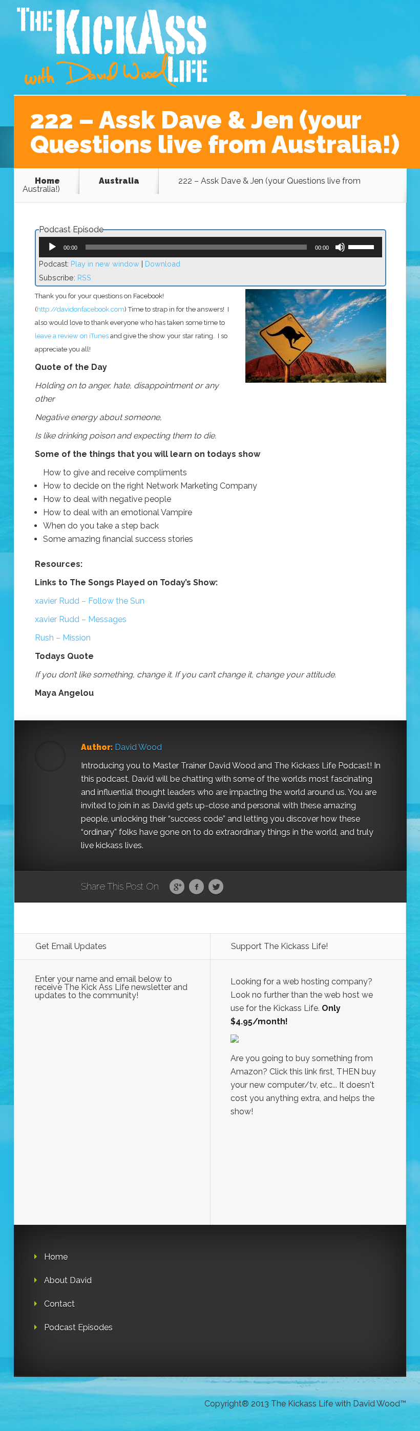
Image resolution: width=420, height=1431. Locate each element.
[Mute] (340, 247)
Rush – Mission (63, 638)
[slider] (362, 246)
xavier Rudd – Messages (81, 619)
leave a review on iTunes (72, 336)
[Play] (52, 247)
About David (68, 1280)
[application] (210, 247)
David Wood (138, 747)
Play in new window (105, 263)
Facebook (196, 887)
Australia (119, 181)
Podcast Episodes (78, 1327)
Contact (59, 1304)
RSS (84, 277)
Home (47, 181)
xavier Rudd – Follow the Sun (89, 601)
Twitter (216, 887)
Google (177, 887)
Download (162, 263)
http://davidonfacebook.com (80, 309)
